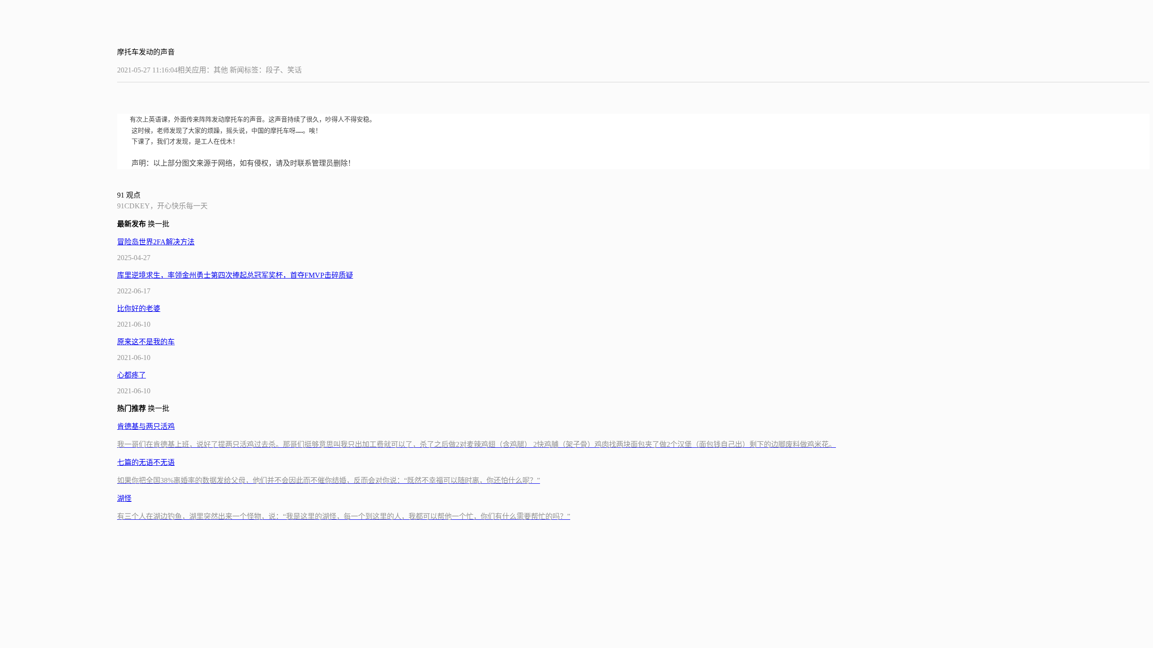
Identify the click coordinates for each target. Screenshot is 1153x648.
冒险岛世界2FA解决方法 (156, 242)
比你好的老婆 (138, 308)
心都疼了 (131, 375)
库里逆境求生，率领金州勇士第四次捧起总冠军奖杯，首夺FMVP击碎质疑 (235, 275)
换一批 (159, 224)
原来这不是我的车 (146, 342)
